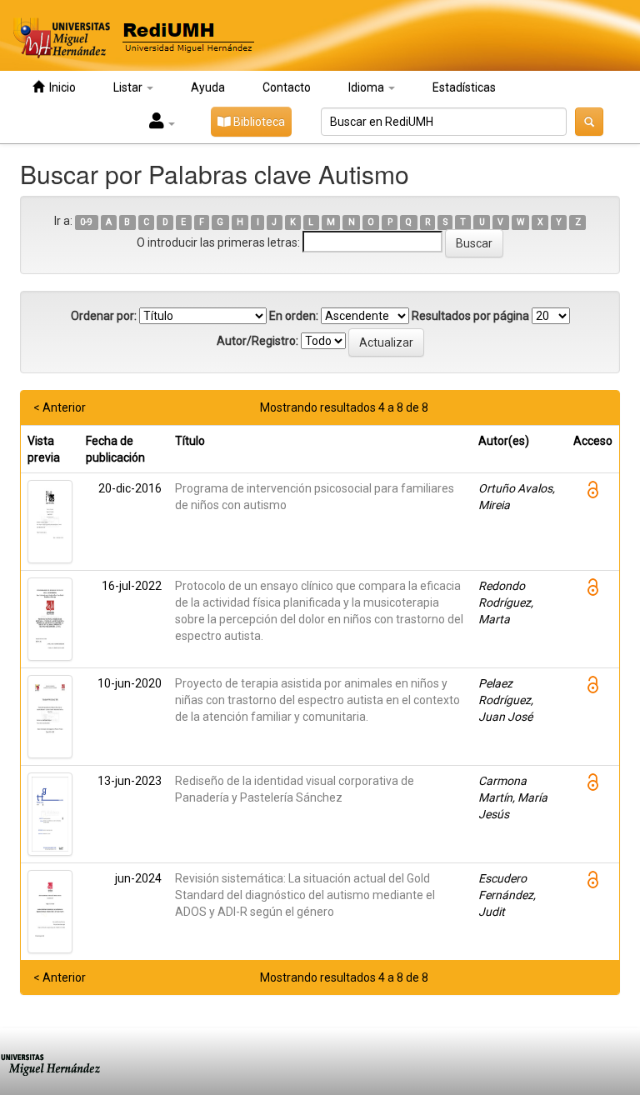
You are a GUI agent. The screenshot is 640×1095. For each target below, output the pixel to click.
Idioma (367, 87)
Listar (129, 87)
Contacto (286, 87)
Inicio (60, 87)
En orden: (293, 315)
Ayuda (208, 87)
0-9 (86, 222)
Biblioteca (258, 121)
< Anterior (59, 407)
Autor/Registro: (257, 341)
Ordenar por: (104, 315)
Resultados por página (470, 315)
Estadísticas (464, 87)
